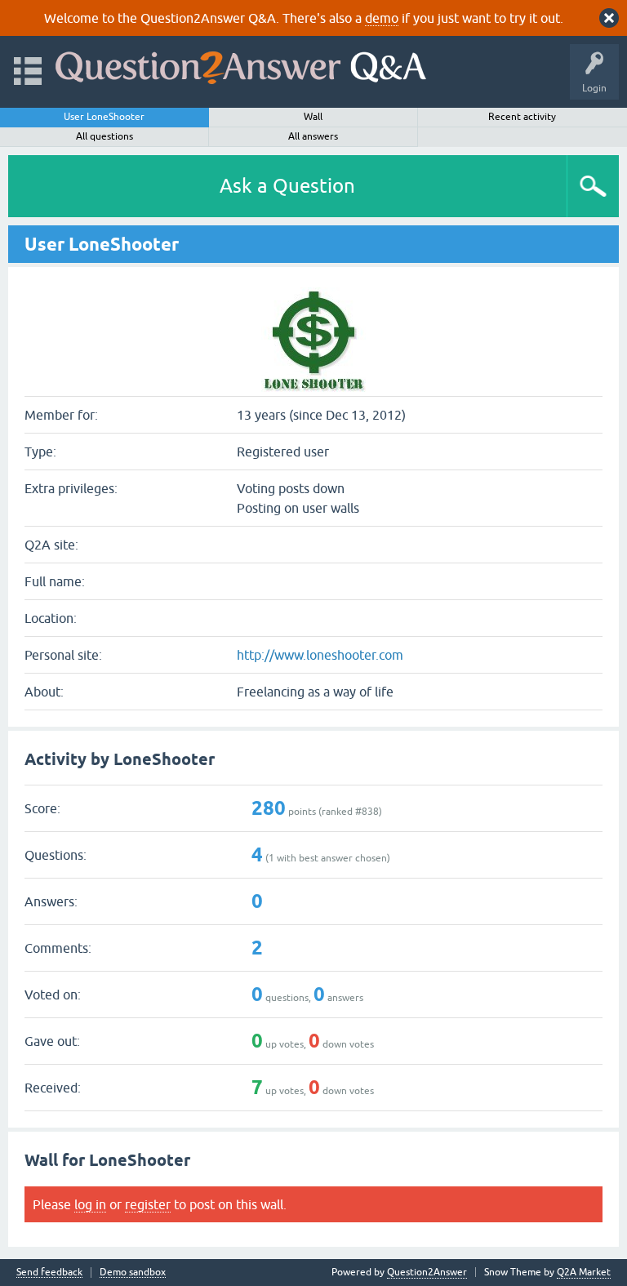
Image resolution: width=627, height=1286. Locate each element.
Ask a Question (287, 186)
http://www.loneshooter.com (320, 654)
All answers (313, 136)
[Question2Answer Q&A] (241, 64)
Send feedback (49, 1272)
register (148, 1204)
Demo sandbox (133, 1272)
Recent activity (522, 116)
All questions (104, 136)
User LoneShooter (104, 116)
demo (381, 18)
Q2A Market (584, 1272)
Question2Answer (427, 1272)
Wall (313, 116)
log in (90, 1204)
